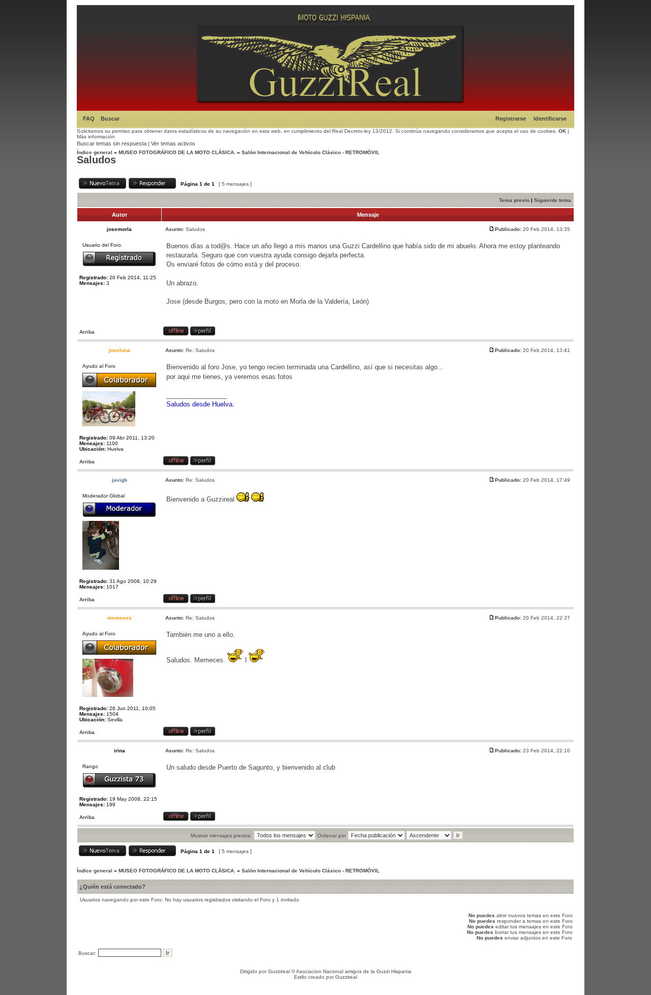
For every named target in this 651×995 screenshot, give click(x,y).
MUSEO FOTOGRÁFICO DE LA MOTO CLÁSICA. (177, 152)
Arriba (87, 332)
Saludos (96, 159)
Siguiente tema (552, 200)
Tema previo (514, 200)
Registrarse (510, 118)
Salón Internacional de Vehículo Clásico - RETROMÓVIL (310, 152)
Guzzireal (279, 971)
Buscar (110, 118)
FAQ (89, 118)
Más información (96, 136)
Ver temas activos (173, 143)
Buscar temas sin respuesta (111, 143)
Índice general (94, 152)
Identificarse (550, 118)
